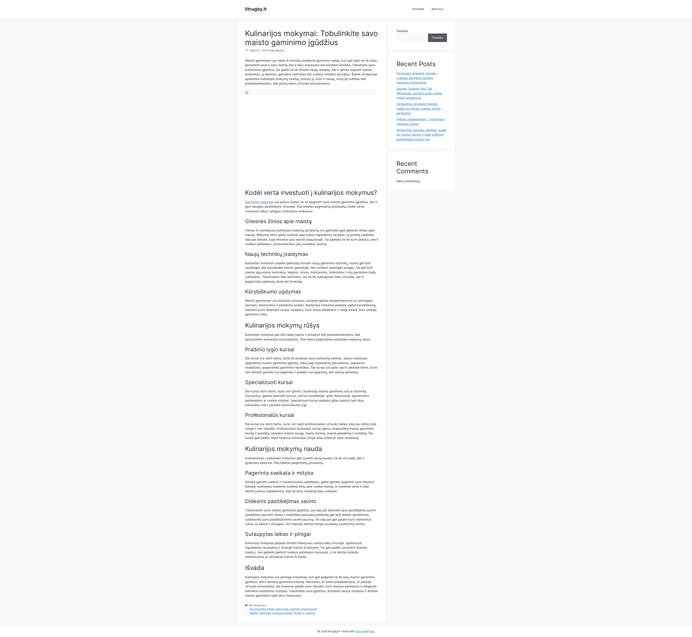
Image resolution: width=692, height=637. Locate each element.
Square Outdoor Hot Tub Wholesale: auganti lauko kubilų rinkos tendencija (419, 93)
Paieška (402, 31)
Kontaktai (418, 9)
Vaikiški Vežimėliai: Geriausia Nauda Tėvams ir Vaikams (282, 612)
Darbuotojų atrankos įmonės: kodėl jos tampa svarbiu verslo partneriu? (418, 108)
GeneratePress (365, 631)
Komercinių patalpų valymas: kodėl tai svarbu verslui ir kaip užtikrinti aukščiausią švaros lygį (421, 134)
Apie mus (437, 9)
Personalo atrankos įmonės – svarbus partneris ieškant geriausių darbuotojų (417, 78)
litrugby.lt (256, 9)
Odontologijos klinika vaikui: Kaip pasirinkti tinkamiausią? (283, 609)
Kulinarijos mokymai (259, 202)
